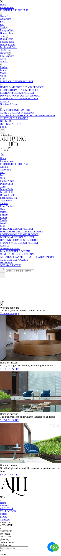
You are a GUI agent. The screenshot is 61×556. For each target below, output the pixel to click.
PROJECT (5, 514)
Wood (3, 75)
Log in (3, 126)
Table (3, 36)
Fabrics (3, 70)
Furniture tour (7, 7)
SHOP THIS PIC (9, 369)
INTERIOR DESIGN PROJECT (16, 81)
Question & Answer (10, 104)
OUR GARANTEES (10, 124)
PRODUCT (6, 505)
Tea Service (6, 50)
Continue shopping (9, 313)
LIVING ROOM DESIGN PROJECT (19, 90)
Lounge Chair (7, 30)
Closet (3, 58)
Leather (4, 67)
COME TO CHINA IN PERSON (17, 112)
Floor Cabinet (7, 56)
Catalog (4, 16)
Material (4, 61)
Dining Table (6, 39)
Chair (3, 27)
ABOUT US (6, 508)
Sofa (2, 21)
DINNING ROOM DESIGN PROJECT (20, 95)
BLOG (3, 516)
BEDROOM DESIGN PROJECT (17, 92)
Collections (5, 19)
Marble (3, 73)
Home (3, 4)
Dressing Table (7, 44)
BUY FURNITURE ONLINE (15, 110)
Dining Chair (6, 33)
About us (4, 101)
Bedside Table (7, 41)
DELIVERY (6, 121)
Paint (2, 78)
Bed (2, 24)
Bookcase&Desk (8, 47)
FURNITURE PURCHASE (14, 10)
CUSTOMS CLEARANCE (14, 118)
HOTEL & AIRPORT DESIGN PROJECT (21, 87)
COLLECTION (8, 511)
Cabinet (4, 53)
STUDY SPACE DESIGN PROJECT (19, 98)
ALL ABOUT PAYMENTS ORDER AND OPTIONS (27, 115)
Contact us (5, 519)
